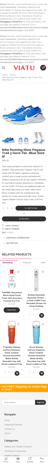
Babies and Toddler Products (18, 446)
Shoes (13, 74)
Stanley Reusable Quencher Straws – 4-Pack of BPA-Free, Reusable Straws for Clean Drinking (36, 300)
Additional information (17, 238)
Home (5, 74)
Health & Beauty (12, 455)
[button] (3, 67)
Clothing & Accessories (15, 451)
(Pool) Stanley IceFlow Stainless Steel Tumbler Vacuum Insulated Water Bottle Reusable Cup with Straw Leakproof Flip (36, 355)
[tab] (24, 237)
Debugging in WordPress (11, 21)
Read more (11, 310)
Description (12, 243)
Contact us (9, 429)
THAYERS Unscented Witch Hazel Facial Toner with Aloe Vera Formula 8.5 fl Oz (12, 296)
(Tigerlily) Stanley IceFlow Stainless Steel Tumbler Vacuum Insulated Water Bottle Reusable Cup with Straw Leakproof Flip (12, 355)
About (7, 433)
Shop (6, 420)
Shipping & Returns (13, 424)
